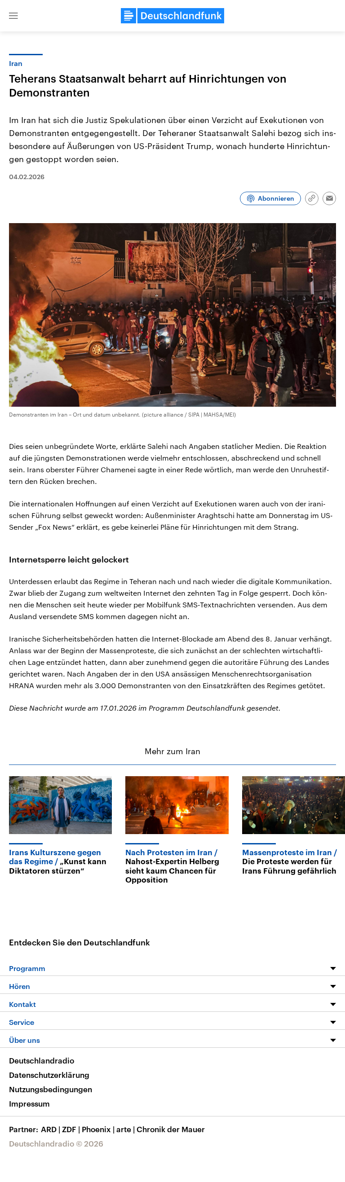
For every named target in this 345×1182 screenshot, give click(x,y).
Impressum (29, 1103)
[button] (13, 15)
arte (125, 1129)
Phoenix (98, 1129)
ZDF (71, 1129)
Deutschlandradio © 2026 (56, 1143)
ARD (50, 1129)
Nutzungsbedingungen (50, 1089)
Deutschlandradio (41, 1060)
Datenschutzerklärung (49, 1074)
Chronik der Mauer (171, 1129)
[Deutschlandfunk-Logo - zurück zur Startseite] (172, 15)
